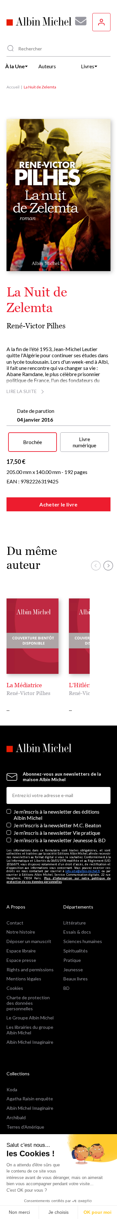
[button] (96, 565)
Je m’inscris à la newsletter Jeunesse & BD (60, 840)
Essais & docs (77, 932)
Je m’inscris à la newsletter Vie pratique (57, 833)
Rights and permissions (30, 969)
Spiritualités (75, 950)
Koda (11, 1089)
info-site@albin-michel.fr (82, 871)
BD (66, 988)
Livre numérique (84, 442)
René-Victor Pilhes (36, 325)
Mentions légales (23, 978)
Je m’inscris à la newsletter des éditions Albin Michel (56, 814)
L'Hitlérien (83, 685)
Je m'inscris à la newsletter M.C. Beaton (57, 825)
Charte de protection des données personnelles (28, 1003)
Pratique (72, 960)
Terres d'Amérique (25, 1127)
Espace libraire (21, 950)
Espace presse (21, 960)
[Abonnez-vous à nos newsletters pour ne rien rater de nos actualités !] (78, 21)
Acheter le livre (58, 504)
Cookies (14, 988)
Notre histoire (20, 932)
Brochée (32, 442)
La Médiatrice (24, 685)
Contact (14, 922)
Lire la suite (21, 391)
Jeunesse (73, 969)
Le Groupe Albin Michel (30, 1017)
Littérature (74, 922)
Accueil (13, 87)
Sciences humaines (82, 941)
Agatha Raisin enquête (29, 1098)
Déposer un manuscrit (28, 941)
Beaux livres (75, 978)
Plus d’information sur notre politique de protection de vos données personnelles (58, 880)
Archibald (16, 1117)
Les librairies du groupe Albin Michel (29, 1029)
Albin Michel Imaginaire (29, 1042)
